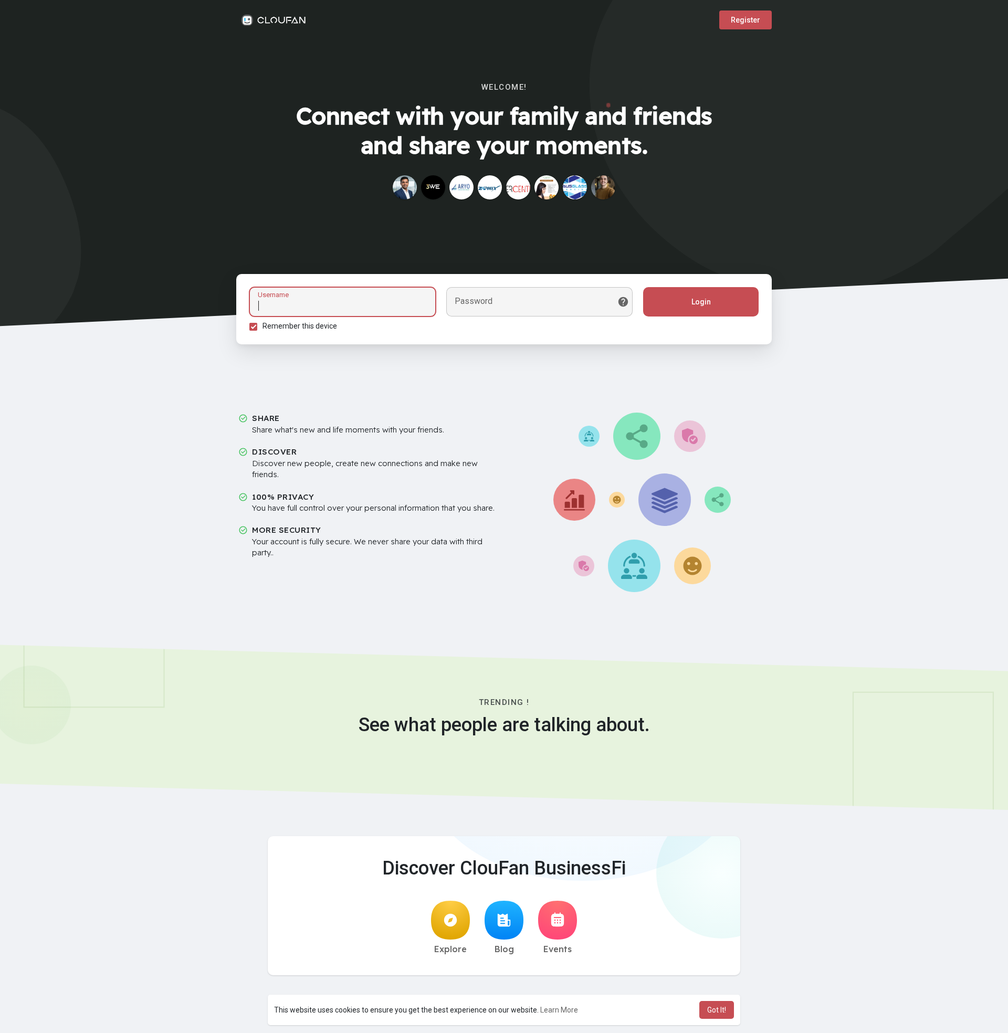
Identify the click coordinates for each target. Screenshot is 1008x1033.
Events (557, 949)
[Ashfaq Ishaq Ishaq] (518, 187)
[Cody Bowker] (603, 187)
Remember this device (299, 326)
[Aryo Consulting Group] (461, 187)
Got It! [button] (716, 1010)
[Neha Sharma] (546, 187)
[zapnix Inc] (490, 187)
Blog (504, 949)
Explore (450, 949)
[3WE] (433, 187)
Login (701, 302)
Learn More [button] (559, 1010)
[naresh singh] (405, 187)
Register (745, 20)
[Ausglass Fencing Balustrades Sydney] (575, 187)
